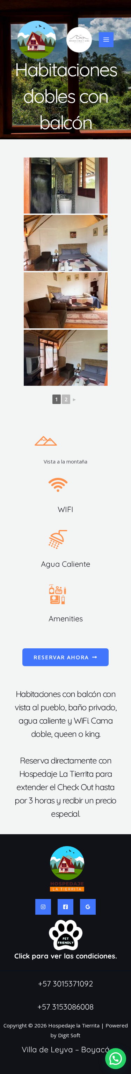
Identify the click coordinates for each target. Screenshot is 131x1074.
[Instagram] (43, 907)
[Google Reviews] (88, 907)
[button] (115, 1058)
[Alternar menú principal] (106, 39)
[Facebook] (65, 907)
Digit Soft (69, 1035)
